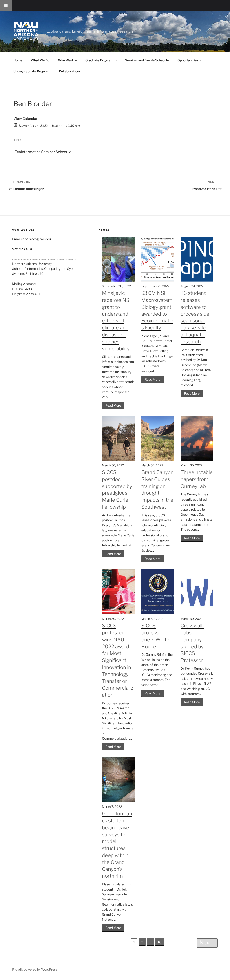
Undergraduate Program (31, 71)
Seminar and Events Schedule (147, 60)
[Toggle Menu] (6, 5)
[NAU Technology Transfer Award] (118, 613)
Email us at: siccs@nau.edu (31, 239)
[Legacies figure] (157, 280)
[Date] (15, 125)
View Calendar (25, 118)
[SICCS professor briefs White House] (157, 613)
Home (17, 60)
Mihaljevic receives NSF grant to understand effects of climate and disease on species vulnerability (117, 320)
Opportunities (187, 60)
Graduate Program (99, 60)
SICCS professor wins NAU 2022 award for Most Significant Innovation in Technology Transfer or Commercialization (117, 660)
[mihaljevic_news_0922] (118, 280)
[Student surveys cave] (118, 801)
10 (159, 942)
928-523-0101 (23, 249)
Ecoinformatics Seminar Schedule (43, 152)
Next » (207, 942)
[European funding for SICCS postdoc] (118, 459)
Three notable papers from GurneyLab (197, 479)
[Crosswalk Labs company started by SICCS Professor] (197, 613)
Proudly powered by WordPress (34, 969)
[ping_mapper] (197, 280)
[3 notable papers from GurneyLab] (197, 459)
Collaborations (70, 71)
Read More (113, 405)
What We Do (40, 60)
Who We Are (67, 60)
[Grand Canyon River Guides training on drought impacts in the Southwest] (157, 459)
